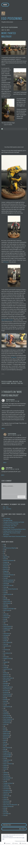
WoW (4, 810)
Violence (5, 799)
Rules (4, 749)
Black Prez (5, 569)
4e (3, 549)
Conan (4, 590)
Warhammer (6, 801)
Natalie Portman (7, 694)
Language (5, 662)
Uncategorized (6, 790)
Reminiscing (6, 737)
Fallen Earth (6, 615)
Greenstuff (5, 630)
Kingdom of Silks (7, 658)
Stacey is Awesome (7, 763)
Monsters (5, 685)
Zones (4, 815)
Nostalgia (5, 699)
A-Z (4, 555)
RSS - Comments (7, 508)
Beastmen (5, 565)
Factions (5, 614)
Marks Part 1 (6, 674)
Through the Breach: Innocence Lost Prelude (13, 522)
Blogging (5, 571)
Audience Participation (8, 560)
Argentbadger (10, 399)
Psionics (5, 724)
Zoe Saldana (6, 813)
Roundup (5, 744)
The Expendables (7, 778)
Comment (21, 496)
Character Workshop (8, 581)
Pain (20, 381)
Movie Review (6, 688)
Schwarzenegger (7, 754)
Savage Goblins (7, 753)
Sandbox (5, 751)
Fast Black (5, 617)
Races (4, 729)
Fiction (4, 621)
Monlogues (5, 683)
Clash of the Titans (7, 585)
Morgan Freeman (7, 687)
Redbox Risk (6, 733)
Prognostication (7, 720)
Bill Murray (5, 567)
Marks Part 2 (6, 676)
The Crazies (6, 776)
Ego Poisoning (11, 18)
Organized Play (7, 706)
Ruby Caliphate (6, 747)
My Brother (6, 692)
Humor (5, 644)
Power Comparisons (8, 719)
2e (3, 544)
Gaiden (5, 624)
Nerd (4, 697)
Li (3, 663)
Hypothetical (6, 646)
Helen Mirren (6, 633)
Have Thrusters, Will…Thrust (10, 525)
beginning (13, 357)
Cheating (5, 583)
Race (4, 728)
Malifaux (15, 381)
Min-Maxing (6, 680)
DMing (4, 605)
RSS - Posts (5, 507)
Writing (5, 811)
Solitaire (5, 761)
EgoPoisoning (13, 27)
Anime (4, 558)
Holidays (5, 639)
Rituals (4, 740)
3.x (3, 546)
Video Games (6, 795)
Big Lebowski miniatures (7, 320)
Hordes (5, 640)
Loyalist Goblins (7, 669)
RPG (4, 745)
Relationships (6, 735)
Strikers (5, 769)
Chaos (4, 578)
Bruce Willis (6, 573)
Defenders (5, 599)
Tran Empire (6, 788)
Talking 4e (5, 774)
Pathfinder (5, 713)
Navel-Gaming (6, 696)
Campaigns (6, 576)
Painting (20, 383)
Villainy (5, 797)
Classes (5, 587)
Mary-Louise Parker (8, 678)
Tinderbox (5, 785)
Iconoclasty (6, 649)
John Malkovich (7, 653)
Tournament (6, 786)
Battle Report (6, 564)
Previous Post (6, 825)
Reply (3, 428)
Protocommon (6, 722)
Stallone (5, 765)
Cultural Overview (7, 594)
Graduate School (7, 628)
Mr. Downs (5, 262)
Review (5, 738)
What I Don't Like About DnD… (10, 804)
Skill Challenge (6, 756)
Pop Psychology (7, 717)
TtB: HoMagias (6, 518)
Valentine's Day (7, 792)
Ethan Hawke (6, 610)
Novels (5, 701)
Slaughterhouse (7, 760)
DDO (4, 598)
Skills (4, 758)
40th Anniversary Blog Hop (9, 548)
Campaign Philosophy (8, 574)
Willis (4, 808)
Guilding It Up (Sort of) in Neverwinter (12, 531)
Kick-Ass (5, 656)
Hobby (10, 381)
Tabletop (5, 772)
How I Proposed (7, 642)
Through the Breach (8, 783)
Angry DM (5, 557)
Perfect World (6, 715)
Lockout (5, 667)
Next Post (13, 829)
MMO (4, 681)
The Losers (5, 779)
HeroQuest (5, 635)
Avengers (5, 562)
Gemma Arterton (7, 626)
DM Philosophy (7, 603)
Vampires (5, 794)
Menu (5, 5)
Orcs (4, 704)
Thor (4, 781)
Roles (4, 742)
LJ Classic (5, 665)
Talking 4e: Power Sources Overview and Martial (14, 536)
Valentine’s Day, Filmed (8, 527)
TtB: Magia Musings (7, 520)
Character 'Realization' (8, 580)
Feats (4, 619)
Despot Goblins (7, 601)
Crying (4, 592)
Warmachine (6, 802)
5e (3, 551)
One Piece (5, 703)
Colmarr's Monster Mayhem (9, 589)
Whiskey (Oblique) (7, 806)
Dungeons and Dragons (8, 608)
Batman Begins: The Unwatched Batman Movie (14, 529)
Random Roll (6, 731)
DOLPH (5, 606)
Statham (5, 767)
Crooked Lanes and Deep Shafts (10, 524)
